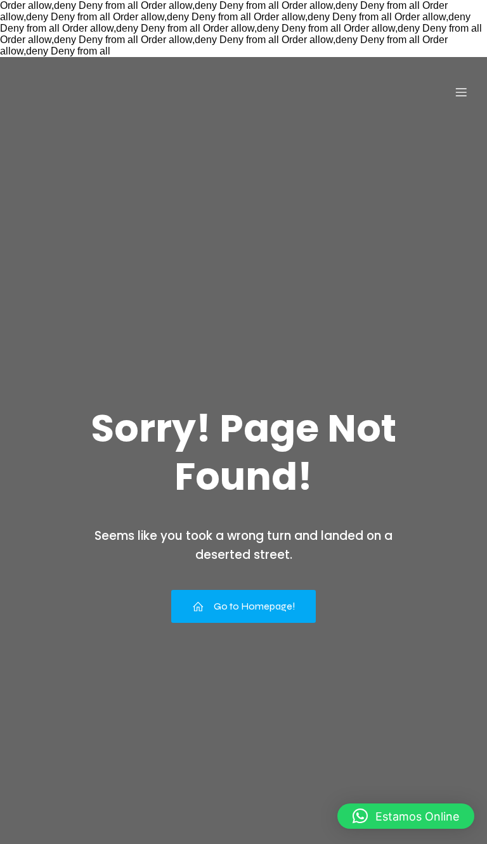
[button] (405, 816)
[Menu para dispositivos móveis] (461, 92)
